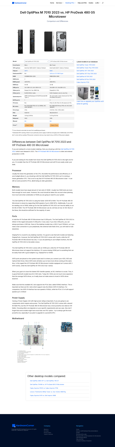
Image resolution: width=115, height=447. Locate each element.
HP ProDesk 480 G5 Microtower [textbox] (58, 61)
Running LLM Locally (81, 434)
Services (59, 3)
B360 (51, 70)
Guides (91, 3)
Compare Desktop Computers (84, 440)
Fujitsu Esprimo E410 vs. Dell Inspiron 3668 (43, 395)
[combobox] (36, 61)
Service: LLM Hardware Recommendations (87, 431)
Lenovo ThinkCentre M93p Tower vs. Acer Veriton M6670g (48, 392)
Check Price (29, 125)
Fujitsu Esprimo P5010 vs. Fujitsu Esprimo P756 (44, 388)
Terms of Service (48, 434)
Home (52, 3)
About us (46, 429)
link (25, 121)
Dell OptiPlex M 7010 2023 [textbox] (32, 61)
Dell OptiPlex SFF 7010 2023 (85, 70)
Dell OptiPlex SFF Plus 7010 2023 (87, 73)
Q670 (26, 70)
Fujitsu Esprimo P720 (83, 82)
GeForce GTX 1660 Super (56, 73)
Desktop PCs (69, 3)
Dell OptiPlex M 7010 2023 (84, 76)
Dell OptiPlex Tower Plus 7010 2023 (87, 68)
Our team (46, 431)
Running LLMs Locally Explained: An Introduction (88, 436)
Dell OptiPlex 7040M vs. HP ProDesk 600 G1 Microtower (47, 384)
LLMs (97, 3)
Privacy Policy (47, 432)
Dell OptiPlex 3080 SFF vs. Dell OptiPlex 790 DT (44, 381)
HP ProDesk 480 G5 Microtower (48, 151)
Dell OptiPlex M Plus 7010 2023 (86, 79)
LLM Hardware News (81, 437)
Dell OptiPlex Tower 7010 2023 (86, 65)
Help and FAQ (82, 3)
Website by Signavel (23, 430)
